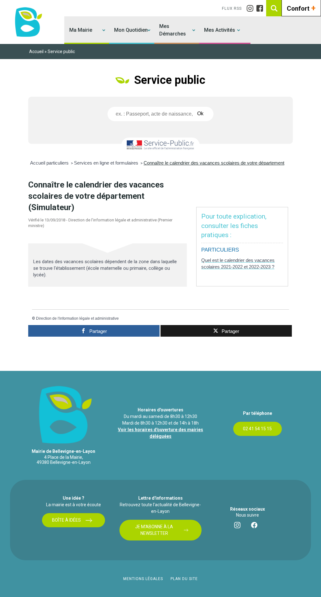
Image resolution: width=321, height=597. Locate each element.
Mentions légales (143, 579)
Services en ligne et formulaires (106, 163)
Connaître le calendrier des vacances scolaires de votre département (214, 163)
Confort (301, 8)
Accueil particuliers (50, 163)
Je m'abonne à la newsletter (154, 530)
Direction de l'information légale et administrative (77, 318)
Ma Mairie (80, 30)
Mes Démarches (172, 30)
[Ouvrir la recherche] (274, 8)
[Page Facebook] (261, 8)
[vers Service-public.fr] (160, 145)
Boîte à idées (66, 520)
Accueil (36, 51)
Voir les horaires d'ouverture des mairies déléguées (160, 433)
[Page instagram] (251, 8)
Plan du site (184, 579)
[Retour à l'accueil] (27, 22)
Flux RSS (232, 8)
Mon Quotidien (131, 30)
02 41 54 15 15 (257, 428)
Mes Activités (219, 30)
